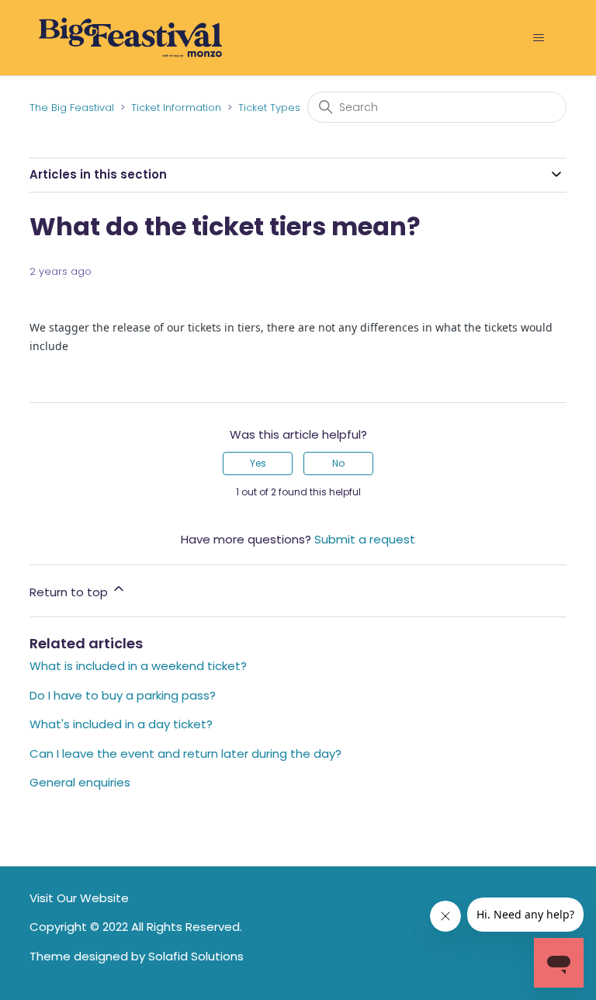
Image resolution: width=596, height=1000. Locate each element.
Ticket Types (269, 107)
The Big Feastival (71, 107)
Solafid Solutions (196, 956)
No (338, 463)
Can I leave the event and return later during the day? (185, 753)
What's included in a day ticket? (121, 724)
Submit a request (364, 539)
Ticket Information (176, 107)
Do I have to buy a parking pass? (122, 695)
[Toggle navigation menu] (539, 38)
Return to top (70, 592)
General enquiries (79, 782)
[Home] (129, 37)
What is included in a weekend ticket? (138, 666)
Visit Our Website (79, 898)
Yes (258, 463)
